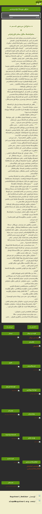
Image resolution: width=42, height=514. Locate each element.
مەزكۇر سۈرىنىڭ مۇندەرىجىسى (19, 9)
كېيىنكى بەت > (9, 327)
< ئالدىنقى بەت (33, 327)
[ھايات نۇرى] (38, 2)
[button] (5, 15)
